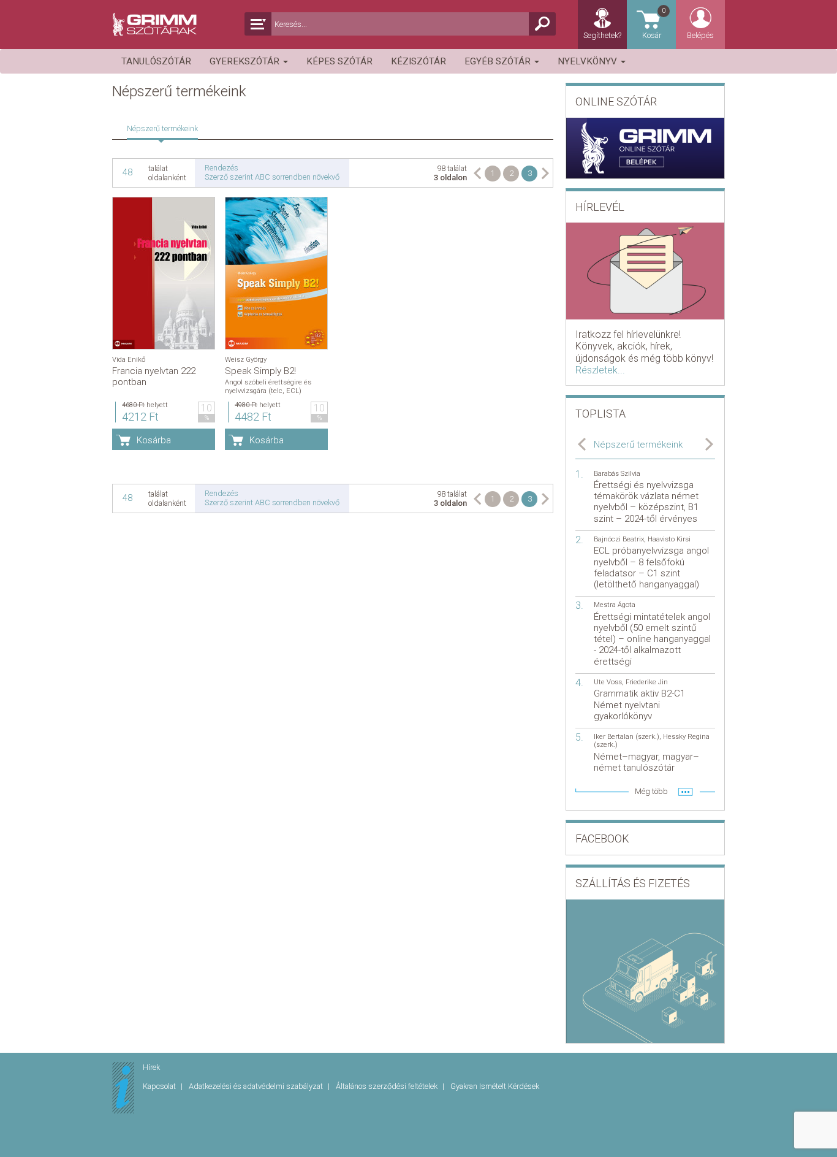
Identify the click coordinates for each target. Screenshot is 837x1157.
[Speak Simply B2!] (276, 273)
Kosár (654, 23)
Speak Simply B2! (260, 370)
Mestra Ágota (614, 605)
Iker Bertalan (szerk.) (626, 737)
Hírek (151, 1067)
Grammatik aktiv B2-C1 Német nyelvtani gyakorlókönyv (639, 704)
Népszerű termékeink (162, 128)
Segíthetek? (602, 35)
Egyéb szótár (498, 61)
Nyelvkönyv (588, 61)
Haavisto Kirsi (669, 539)
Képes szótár (339, 61)
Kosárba (154, 440)
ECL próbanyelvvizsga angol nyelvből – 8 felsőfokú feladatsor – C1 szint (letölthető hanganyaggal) (651, 567)
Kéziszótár (418, 61)
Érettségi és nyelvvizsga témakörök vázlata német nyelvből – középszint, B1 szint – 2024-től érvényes (646, 501)
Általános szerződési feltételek (387, 1086)
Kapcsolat (160, 1086)
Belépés (700, 35)
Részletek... (600, 370)
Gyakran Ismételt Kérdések (494, 1086)
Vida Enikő (128, 360)
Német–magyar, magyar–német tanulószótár (646, 762)
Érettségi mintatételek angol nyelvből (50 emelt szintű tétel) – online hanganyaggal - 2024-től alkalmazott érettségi (652, 639)
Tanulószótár (156, 61)
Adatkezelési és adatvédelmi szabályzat (257, 1086)
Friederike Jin (647, 682)
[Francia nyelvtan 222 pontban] (163, 273)
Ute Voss (608, 682)
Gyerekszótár (246, 61)
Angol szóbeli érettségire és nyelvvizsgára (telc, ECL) (268, 386)
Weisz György (246, 360)
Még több (651, 791)
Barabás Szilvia (617, 474)
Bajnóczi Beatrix (619, 539)
